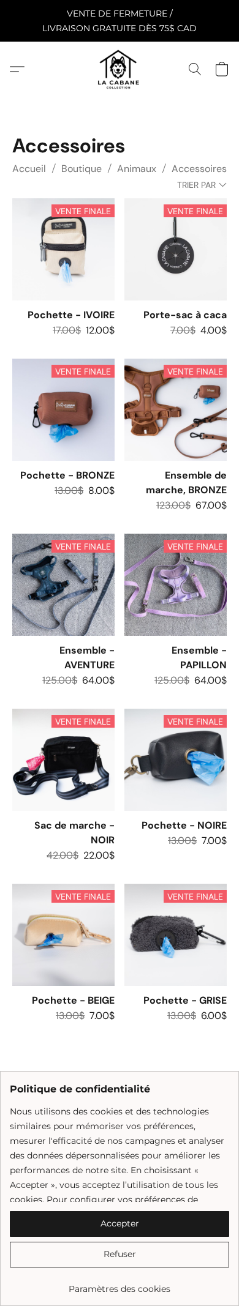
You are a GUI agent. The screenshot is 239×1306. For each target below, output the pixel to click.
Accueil (29, 168)
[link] (119, 1284)
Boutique (81, 168)
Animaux (136, 168)
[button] (119, 69)
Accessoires (199, 168)
